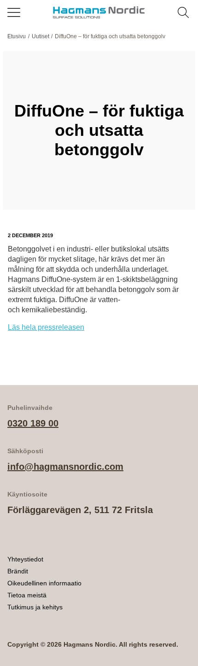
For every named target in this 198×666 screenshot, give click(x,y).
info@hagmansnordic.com (65, 467)
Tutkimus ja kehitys (35, 607)
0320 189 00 (32, 423)
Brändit (17, 571)
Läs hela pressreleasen (46, 327)
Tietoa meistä (27, 595)
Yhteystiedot (25, 559)
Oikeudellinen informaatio (44, 583)
